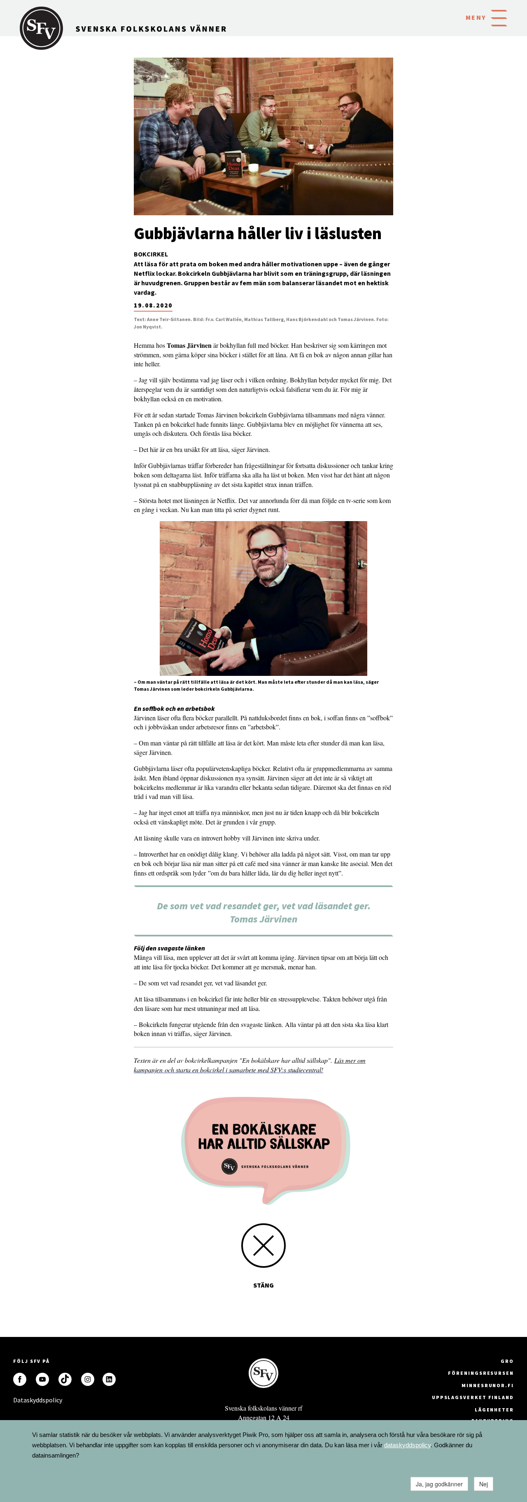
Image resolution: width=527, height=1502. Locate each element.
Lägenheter (494, 1410)
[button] (499, 17)
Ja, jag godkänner (439, 1484)
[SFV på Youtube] (42, 1379)
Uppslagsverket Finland (473, 1397)
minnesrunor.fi (488, 1385)
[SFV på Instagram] (87, 1379)
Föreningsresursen (481, 1373)
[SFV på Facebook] (19, 1379)
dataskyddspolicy (407, 1444)
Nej (483, 1484)
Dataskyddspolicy (19, 1400)
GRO (507, 1361)
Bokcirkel (151, 254)
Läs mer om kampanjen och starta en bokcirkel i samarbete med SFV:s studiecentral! (250, 1065)
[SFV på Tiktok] (65, 1379)
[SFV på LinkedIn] (109, 1379)
